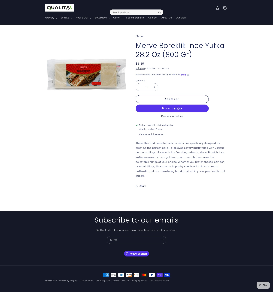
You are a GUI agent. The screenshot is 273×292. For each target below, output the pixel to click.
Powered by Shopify (67, 281)
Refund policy (86, 281)
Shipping (140, 68)
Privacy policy (103, 281)
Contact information (159, 281)
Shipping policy (139, 281)
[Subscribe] (162, 240)
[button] (51, 18)
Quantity (140, 81)
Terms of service (121, 281)
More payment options (172, 116)
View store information (151, 134)
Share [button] (143, 186)
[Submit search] (159, 12)
